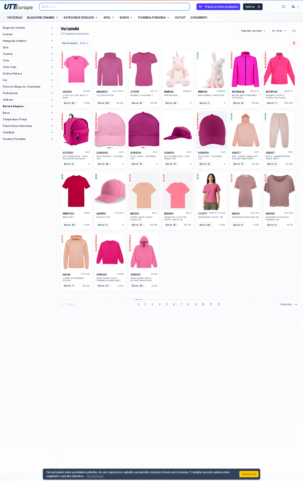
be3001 (134, 213)
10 (203, 304)
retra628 (238, 91)
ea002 (236, 213)
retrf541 (271, 91)
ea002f (270, 213)
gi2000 (67, 91)
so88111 (169, 152)
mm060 (169, 91)
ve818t (270, 152)
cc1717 (202, 213)
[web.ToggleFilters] (293, 30)
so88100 (102, 152)
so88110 (135, 152)
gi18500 (135, 274)
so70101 (68, 152)
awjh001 (102, 91)
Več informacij (94, 476)
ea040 (67, 274)
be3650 (169, 213)
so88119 (203, 152)
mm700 (202, 91)
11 (211, 304)
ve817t (236, 152)
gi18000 (101, 274)
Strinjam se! (249, 474)
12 (219, 304)
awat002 (68, 213)
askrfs (101, 213)
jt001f (134, 91)
